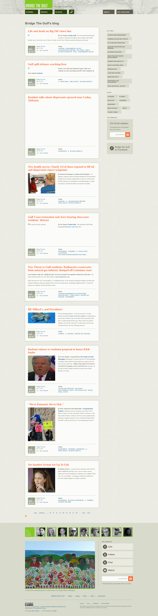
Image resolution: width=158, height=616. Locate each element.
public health (74, 81)
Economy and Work (64, 502)
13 (60, 513)
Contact (82, 603)
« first (35, 513)
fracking (61, 297)
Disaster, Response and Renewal (116, 47)
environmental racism (85, 52)
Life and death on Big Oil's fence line (49, 31)
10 (50, 513)
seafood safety (63, 295)
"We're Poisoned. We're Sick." (46, 404)
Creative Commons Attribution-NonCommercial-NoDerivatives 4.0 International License (45, 607)
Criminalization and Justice (118, 39)
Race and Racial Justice (116, 86)
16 (70, 513)
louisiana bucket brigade (67, 50)
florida (122, 96)
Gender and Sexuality (116, 61)
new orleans (112, 108)
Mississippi (78, 388)
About (107, 12)
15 (66, 513)
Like (110, 546)
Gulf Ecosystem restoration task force (72, 254)
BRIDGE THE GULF (58, 596)
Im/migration (112, 69)
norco (87, 50)
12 (56, 513)
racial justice (63, 392)
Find (110, 562)
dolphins (70, 333)
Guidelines (95, 603)
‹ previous (41, 513)
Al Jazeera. (39, 73)
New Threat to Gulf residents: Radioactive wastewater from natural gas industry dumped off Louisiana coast (60, 268)
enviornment (69, 297)
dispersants (62, 151)
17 (73, 513)
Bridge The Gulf (40, 46)
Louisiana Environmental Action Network (72, 293)
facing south (83, 251)
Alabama (61, 333)
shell (75, 52)
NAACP (71, 390)
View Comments (44, 50)
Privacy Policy (105, 603)
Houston (111, 100)
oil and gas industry (65, 52)
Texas (124, 108)
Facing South (72, 224)
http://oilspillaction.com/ (63, 277)
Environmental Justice (73, 48)
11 (58, 81)
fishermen (71, 251)
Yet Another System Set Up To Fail (48, 464)
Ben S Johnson (35, 611)
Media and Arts (113, 77)
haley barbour (63, 390)
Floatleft (54, 611)
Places (58, 12)
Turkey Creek (113, 112)
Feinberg (90, 500)
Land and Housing (114, 73)
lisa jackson (62, 253)
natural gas (85, 295)
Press (88, 603)
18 (76, 513)
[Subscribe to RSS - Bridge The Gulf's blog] (26, 516)
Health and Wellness (115, 65)
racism (90, 390)
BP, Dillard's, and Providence (45, 309)
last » (88, 513)
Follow (111, 554)
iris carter (80, 50)
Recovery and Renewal (76, 500)
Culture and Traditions (66, 388)
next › (84, 513)
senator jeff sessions (82, 333)
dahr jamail (64, 81)
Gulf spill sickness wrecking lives (47, 64)
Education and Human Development (115, 56)
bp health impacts (86, 81)
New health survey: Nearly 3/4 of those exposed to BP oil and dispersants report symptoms (61, 168)
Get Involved (123, 12)
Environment (62, 251)
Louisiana (61, 48)
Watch (111, 570)
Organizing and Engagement (113, 81)
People (44, 12)
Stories (29, 12)
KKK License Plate (81, 390)
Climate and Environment (117, 35)
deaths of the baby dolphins (77, 316)
